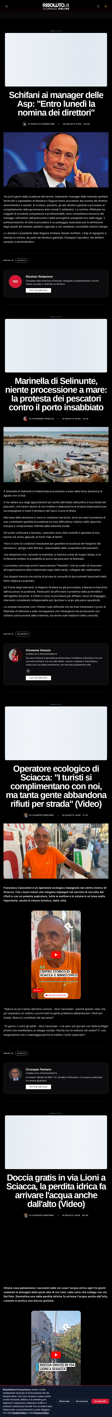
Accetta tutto (100, 1401)
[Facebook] (28, 671)
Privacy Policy (41, 1413)
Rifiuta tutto (64, 1401)
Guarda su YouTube (57, 995)
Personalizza (82, 1401)
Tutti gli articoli (38, 290)
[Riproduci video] (56, 954)
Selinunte (22, 634)
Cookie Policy (19, 1413)
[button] (56, 955)
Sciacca (21, 260)
